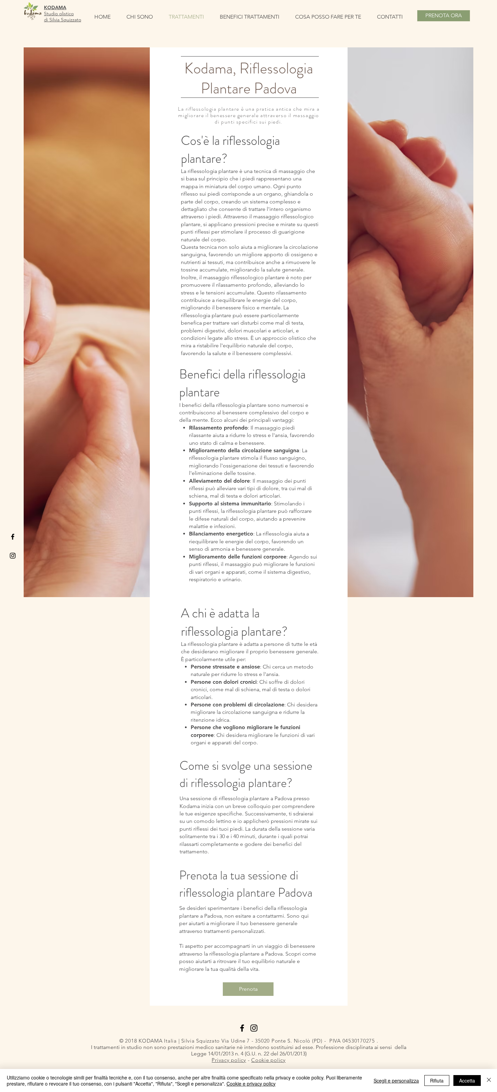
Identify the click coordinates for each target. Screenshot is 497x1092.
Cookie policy (268, 1060)
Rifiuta (437, 1080)
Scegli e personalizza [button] (396, 1080)
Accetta (467, 1080)
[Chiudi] (489, 1080)
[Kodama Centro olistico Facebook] (13, 537)
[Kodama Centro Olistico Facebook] (242, 1028)
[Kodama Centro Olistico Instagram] (13, 556)
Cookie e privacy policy (251, 1083)
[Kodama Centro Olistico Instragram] (254, 1028)
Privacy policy (229, 1060)
